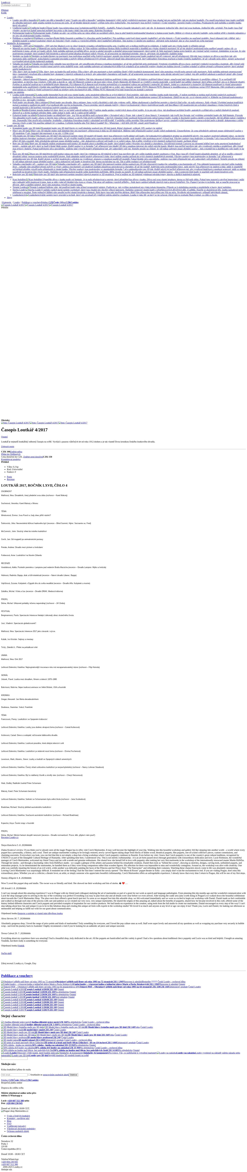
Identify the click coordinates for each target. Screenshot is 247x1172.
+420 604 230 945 (14, 1103)
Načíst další (6, 953)
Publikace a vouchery (31, 202)
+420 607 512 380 (15, 1100)
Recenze (11, 479)
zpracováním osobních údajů (56, 1074)
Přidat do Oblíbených (10, 454)
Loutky (10, 17)
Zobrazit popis (7, 446)
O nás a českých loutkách (18, 1116)
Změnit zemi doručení (33, 457)
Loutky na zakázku (15, 92)
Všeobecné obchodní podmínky (21, 1128)
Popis (9, 477)
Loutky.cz (5, 2)
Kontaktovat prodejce (11, 459)
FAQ (9, 1123)
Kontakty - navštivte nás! (18, 1118)
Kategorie (7, 202)
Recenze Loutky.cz (9, 837)
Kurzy (10, 177)
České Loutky (194, 987)
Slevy (9, 197)
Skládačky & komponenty (18, 43)
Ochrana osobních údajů (18, 1131)
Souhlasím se (49, 1074)
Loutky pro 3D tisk (15, 125)
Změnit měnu (16, 451)
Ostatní (4, 437)
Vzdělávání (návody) (16, 1126)
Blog (9, 1121)
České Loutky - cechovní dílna (171, 981)
